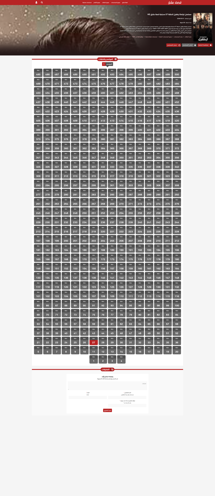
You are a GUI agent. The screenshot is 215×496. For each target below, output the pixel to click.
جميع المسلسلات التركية (165, 37)
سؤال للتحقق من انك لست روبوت (127, 401)
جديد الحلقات (188, 37)
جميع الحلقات (105, 2)
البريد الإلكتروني (127, 393)
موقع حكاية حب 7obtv (137, 37)
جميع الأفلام (97, 2)
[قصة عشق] (174, 2)
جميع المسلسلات (115, 2)
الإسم (87, 393)
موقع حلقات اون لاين (124, 37)
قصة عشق (125, 2)
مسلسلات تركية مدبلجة (151, 37)
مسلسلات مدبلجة (87, 2)
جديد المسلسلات (178, 37)
